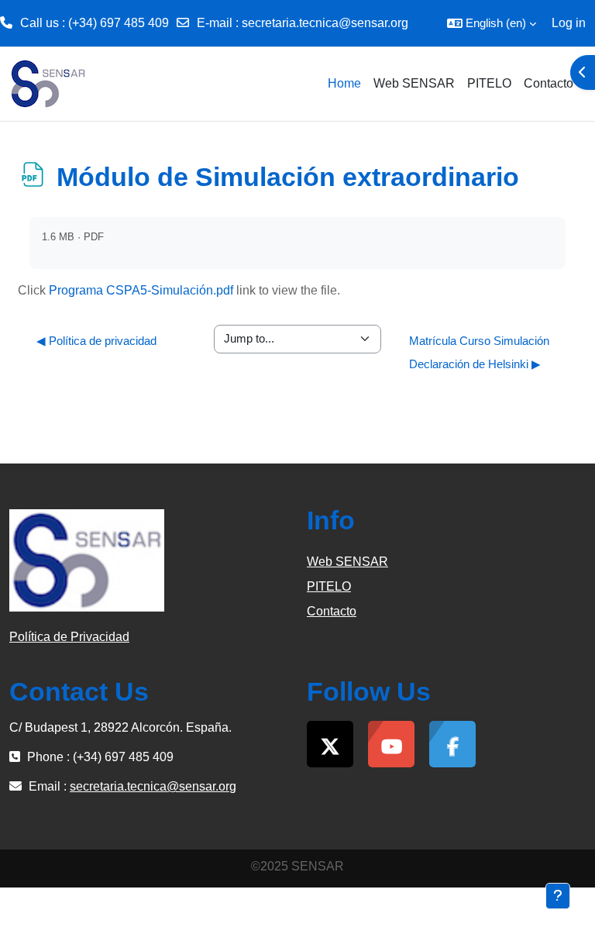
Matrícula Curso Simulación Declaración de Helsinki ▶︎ (479, 352)
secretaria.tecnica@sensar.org (325, 22)
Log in (569, 22)
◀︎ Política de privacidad (96, 340)
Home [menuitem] (344, 83)
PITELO (329, 586)
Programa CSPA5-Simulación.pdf (141, 290)
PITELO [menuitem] (489, 83)
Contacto (331, 611)
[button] (491, 23)
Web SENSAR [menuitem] (414, 83)
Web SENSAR (347, 561)
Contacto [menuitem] (548, 83)
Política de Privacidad (69, 636)
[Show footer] (557, 896)
